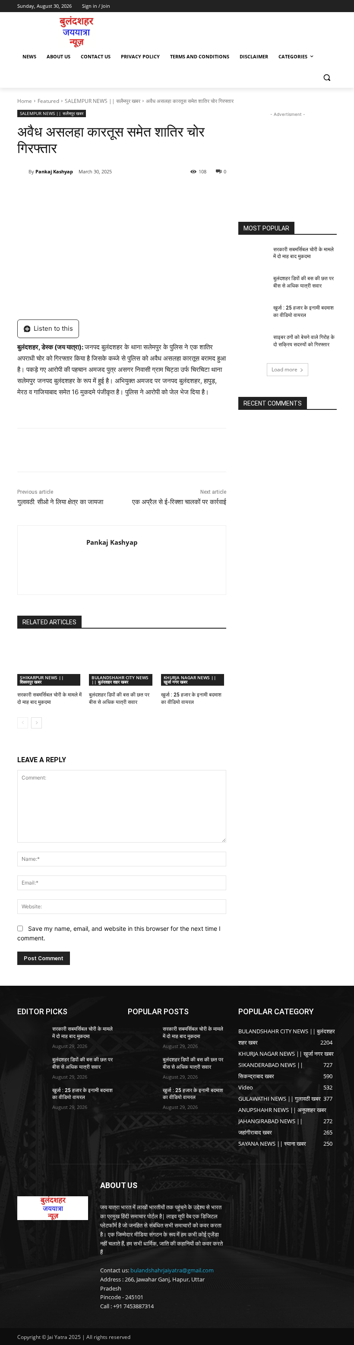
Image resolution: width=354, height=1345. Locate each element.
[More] (157, 193)
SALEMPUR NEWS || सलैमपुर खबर (102, 101)
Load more (284, 369)
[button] (326, 77)
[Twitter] (96, 193)
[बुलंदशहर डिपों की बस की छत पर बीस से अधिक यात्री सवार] (121, 663)
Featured (48, 101)
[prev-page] (22, 722)
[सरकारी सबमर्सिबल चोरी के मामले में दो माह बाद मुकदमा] (49, 663)
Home (24, 101)
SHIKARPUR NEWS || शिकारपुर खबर (42, 679)
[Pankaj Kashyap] (22, 171)
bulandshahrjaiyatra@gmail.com (172, 1270)
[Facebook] (76, 193)
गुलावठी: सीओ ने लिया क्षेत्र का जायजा (60, 502)
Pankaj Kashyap (54, 171)
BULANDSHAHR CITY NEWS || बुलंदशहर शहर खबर (120, 679)
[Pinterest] (116, 193)
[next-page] (36, 722)
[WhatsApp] (136, 193)
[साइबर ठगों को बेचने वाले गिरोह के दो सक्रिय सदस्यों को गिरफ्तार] (253, 344)
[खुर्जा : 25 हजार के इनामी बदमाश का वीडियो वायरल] (193, 663)
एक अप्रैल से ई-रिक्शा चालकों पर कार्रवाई (179, 502)
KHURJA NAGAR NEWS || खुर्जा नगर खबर (190, 679)
